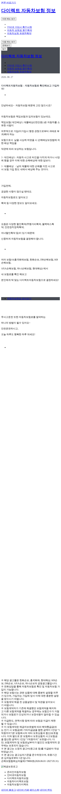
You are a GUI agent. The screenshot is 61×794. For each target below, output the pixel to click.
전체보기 (6, 45)
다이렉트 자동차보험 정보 (28, 10)
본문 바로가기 (8, 2)
